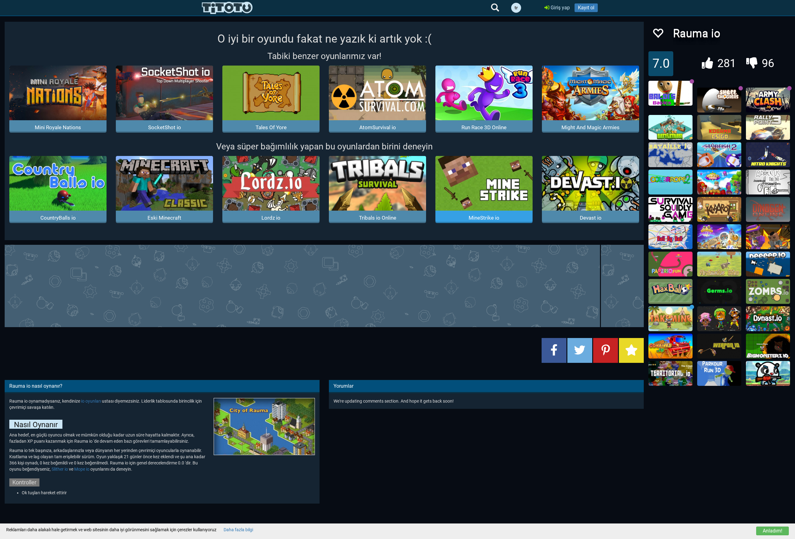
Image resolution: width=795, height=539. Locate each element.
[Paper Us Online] (768, 182)
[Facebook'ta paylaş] (554, 350)
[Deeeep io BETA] (768, 264)
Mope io (81, 469)
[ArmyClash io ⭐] (768, 100)
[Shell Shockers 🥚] (719, 100)
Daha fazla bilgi (238, 529)
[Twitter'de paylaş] (579, 350)
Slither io (60, 469)
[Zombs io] (768, 291)
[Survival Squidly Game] (670, 209)
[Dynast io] (768, 318)
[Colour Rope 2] (670, 182)
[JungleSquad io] (768, 373)
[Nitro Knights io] (768, 154)
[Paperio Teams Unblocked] (670, 264)
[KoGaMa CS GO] (719, 127)
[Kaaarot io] (719, 209)
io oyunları (91, 401)
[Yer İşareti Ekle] (631, 350)
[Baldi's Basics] (670, 93)
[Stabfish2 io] (719, 154)
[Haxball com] (670, 291)
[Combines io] (670, 346)
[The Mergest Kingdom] (719, 182)
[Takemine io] (670, 318)
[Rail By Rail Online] (670, 236)
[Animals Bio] (719, 264)
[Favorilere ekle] (657, 35)
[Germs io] (719, 291)
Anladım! (772, 531)
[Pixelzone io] (719, 318)
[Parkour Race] (719, 373)
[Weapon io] (719, 346)
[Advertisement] (324, 285)
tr (516, 7)
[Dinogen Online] (768, 209)
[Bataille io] (670, 154)
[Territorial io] (670, 373)
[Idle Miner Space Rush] (719, 236)
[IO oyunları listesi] (227, 8)
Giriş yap (559, 8)
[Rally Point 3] (768, 127)
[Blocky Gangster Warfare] (768, 236)
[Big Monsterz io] (768, 346)
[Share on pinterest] (605, 350)
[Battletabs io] (670, 127)
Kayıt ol (586, 8)
